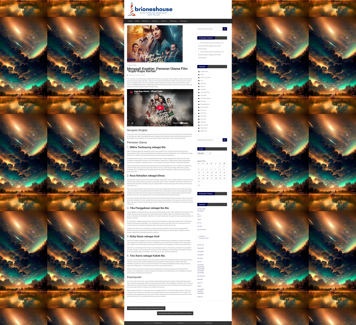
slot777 (199, 216)
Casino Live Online (205, 77)
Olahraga (173, 21)
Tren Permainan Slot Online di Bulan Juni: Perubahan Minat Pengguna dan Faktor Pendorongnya (211, 46)
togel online (203, 131)
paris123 (199, 282)
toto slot (199, 226)
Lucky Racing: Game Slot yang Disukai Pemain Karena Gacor (146, 308)
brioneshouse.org (138, 84)
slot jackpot (200, 211)
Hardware (203, 83)
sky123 (199, 223)
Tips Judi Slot (131, 59)
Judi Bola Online (204, 92)
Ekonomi (145, 21)
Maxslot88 (200, 248)
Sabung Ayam (204, 107)
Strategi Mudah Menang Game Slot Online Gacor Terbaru (174, 313)
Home (130, 21)
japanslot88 (200, 267)
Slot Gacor (203, 110)
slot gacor (202, 236)
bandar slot (200, 245)
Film (201, 80)
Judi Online (203, 95)
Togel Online (203, 128)
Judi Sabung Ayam (205, 98)
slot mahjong (201, 276)
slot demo (200, 258)
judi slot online (201, 209)
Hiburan (154, 21)
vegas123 (200, 296)
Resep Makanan (205, 104)
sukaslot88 (200, 251)
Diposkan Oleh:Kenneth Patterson (136, 75)
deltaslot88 (200, 293)
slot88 (199, 219)
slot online (203, 119)
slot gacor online (204, 238)
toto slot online (201, 229)
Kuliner (163, 21)
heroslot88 (200, 265)
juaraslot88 (200, 272)
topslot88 (200, 291)
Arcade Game (204, 71)
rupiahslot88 (201, 269)
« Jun (198, 185)
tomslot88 (200, 255)
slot (198, 214)
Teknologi (183, 21)
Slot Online (203, 113)
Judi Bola (203, 89)
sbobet (199, 286)
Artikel (137, 21)
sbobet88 (200, 279)
